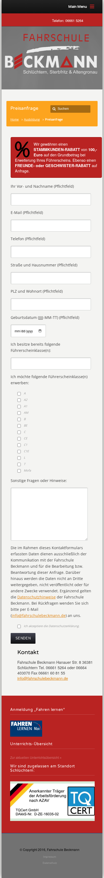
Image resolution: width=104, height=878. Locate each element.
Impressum (49, 856)
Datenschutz (50, 863)
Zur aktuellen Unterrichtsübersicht (36, 757)
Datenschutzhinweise (36, 597)
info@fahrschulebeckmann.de (39, 615)
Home (14, 119)
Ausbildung (32, 119)
